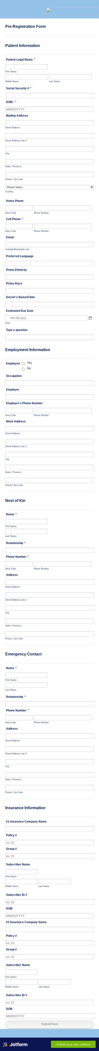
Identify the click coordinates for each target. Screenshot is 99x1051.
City (7, 153)
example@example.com (17, 249)
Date (7, 323)
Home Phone (15, 201)
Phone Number (41, 212)
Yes (29, 362)
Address (12, 575)
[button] (90, 318)
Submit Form (49, 1024)
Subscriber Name (18, 864)
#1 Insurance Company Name (26, 821)
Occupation (14, 376)
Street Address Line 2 (16, 140)
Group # (11, 849)
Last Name (54, 81)
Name (11, 514)
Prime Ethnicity (16, 270)
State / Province (13, 166)
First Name (11, 71)
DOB (9, 908)
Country (9, 191)
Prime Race (14, 283)
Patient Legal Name (20, 59)
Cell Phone (14, 219)
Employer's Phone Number (24, 403)
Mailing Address (17, 115)
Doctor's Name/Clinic (20, 297)
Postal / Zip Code (14, 179)
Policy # (11, 835)
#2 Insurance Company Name (26, 922)
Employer (12, 389)
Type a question (16, 330)
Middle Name (12, 81)
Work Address (16, 421)
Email (10, 237)
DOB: (11, 102)
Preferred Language (19, 256)
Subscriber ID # (16, 895)
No (29, 368)
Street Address (12, 127)
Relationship (15, 543)
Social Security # (18, 88)
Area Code (10, 212)
